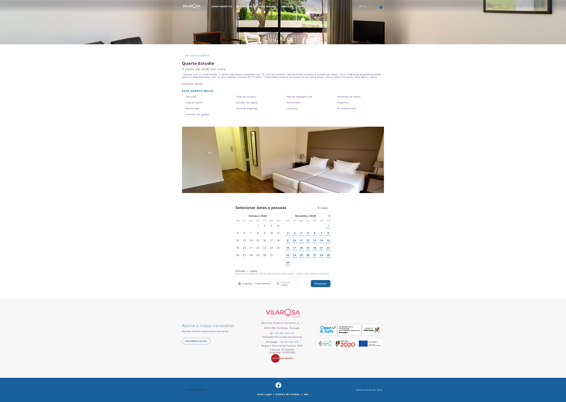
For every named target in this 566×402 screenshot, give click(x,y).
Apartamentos (221, 6)
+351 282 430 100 (284, 333)
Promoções (245, 6)
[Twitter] (288, 385)
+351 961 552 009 (288, 342)
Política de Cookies (287, 394)
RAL (306, 394)
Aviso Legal (264, 394)
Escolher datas (192, 83)
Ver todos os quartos (197, 55)
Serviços (287, 6)
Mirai (380, 390)
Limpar (324, 208)
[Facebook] (279, 385)
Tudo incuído (267, 6)
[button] (362, 6)
